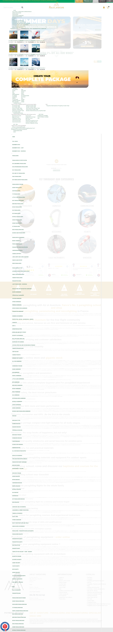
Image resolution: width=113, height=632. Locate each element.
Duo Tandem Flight (16, 111)
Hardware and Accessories (19, 22)
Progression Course (16, 118)
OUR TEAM (41, 114)
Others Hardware (16, 519)
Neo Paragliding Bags (17, 614)
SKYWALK (23, 96)
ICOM (13, 93)
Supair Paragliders (17, 219)
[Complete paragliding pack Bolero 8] (13, 62)
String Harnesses (16, 301)
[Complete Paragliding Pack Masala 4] (24, 48)
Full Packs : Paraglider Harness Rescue (22, 11)
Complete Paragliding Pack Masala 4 (27, 54)
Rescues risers (16, 465)
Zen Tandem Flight (16, 107)
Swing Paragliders (17, 223)
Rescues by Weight (16, 434)
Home (13, 136)
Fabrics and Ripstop (17, 260)
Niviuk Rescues (16, 479)
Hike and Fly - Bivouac (17, 582)
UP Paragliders (16, 226)
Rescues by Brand (16, 473)
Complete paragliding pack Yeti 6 (38, 40)
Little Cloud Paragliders (18, 197)
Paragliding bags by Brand (19, 597)
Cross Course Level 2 (16, 121)
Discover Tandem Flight (17, 108)
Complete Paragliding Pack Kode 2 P (38, 54)
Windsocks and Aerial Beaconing (20, 24)
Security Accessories (17, 335)
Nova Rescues (15, 502)
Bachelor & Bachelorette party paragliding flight (36, 110)
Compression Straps (17, 250)
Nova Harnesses (16, 391)
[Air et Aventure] (56, 5)
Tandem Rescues (16, 447)
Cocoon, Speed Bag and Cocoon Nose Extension (23, 345)
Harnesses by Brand (17, 365)
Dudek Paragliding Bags (18, 601)
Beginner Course (15, 117)
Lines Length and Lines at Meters (20, 256)
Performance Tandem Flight (18, 110)
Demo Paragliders (16, 263)
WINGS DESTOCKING (16, 12)
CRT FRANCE (15, 89)
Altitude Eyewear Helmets (18, 575)
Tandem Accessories (17, 513)
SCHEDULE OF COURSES (43, 115)
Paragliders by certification (19, 160)
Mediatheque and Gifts (17, 27)
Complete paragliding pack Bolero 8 (16, 68)
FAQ (38, 118)
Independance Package (30, 117)
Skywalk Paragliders (17, 216)
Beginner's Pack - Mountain (39, 28)
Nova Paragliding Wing (18, 229)
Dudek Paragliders (17, 187)
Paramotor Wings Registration (20, 247)
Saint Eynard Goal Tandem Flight (33, 108)
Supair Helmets (16, 572)
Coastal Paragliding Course (31, 121)
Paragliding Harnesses (18, 15)
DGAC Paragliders (16, 176)
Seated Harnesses (16, 292)
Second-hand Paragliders (18, 232)
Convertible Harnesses (18, 295)
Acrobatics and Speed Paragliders (20, 271)
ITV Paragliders (16, 194)
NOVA (22, 93)
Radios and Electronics (18, 20)
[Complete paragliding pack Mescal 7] (13, 34)
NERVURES (23, 90)
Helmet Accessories (17, 578)
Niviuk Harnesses (16, 388)
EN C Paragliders (16, 170)
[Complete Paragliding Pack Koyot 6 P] (24, 34)
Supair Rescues (16, 476)
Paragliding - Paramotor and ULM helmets (22, 530)
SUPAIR (22, 99)
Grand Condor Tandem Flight (32, 109)
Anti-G (13, 325)
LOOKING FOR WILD (16, 100)
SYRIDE (22, 101)
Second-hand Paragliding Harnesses (21, 411)
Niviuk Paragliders (17, 207)
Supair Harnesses (16, 404)
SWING (22, 100)
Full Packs (15, 141)
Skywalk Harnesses (17, 401)
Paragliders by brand (17, 184)
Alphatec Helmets (16, 559)
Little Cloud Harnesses (18, 378)
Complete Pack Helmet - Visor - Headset (22, 551)
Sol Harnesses (15, 395)
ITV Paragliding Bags (17, 607)
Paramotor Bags (16, 593)
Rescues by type (16, 420)
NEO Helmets (15, 569)
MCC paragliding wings (18, 200)
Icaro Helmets (15, 566)
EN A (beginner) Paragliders (19, 163)
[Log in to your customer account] (104, 7)
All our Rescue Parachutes (19, 450)
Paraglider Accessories (18, 237)
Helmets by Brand (16, 556)
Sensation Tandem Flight (17, 109)
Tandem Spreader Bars (18, 348)
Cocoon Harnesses (16, 298)
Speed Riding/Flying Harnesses (19, 308)
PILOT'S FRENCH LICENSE (43, 117)
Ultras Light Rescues (17, 444)
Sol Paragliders (16, 210)
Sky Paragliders (16, 213)
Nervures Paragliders (17, 203)
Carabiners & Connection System (20, 510)
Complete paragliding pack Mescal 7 (16, 40)
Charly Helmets (16, 562)
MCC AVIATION (15, 101)
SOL (22, 98)
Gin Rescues (15, 495)
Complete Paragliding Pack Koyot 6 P (27, 40)
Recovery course (29, 118)
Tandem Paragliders (17, 277)
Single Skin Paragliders (18, 274)
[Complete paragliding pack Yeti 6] (35, 34)
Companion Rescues (17, 482)
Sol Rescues (15, 492)
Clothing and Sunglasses (18, 26)
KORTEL (14, 98)
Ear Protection (16, 545)
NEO (22, 89)
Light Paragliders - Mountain (19, 284)
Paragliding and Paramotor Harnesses (22, 288)
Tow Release (15, 351)
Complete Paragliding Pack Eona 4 (16, 54)
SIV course (28, 119)
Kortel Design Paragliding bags (20, 610)
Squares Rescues (16, 426)
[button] (56, 10)
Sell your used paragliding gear (18, 127)
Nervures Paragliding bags (19, 617)
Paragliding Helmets (17, 534)
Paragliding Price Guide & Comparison (19, 129)
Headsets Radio (16, 548)
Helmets (14, 18)
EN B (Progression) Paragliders (20, 166)
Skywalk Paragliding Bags (18, 630)
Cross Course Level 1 (16, 120)
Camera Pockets (16, 354)
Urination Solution (17, 329)
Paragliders (15, 14)
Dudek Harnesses (16, 369)
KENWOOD (14, 96)
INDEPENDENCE (15, 94)
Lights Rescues (16, 441)
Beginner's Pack (14, 28)
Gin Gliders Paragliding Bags (19, 604)
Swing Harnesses (16, 408)
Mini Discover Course (16, 115)
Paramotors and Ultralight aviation (21, 23)
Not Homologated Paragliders (19, 179)
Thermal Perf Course (16, 119)
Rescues (14, 415)
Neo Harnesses (15, 382)
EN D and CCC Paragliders (18, 173)
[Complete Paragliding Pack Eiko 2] (35, 62)
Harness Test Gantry (17, 358)
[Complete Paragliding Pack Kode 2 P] (35, 48)
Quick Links (15, 516)
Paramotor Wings (16, 280)
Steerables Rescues (17, 430)
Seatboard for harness (18, 341)
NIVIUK (22, 92)
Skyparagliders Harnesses (19, 398)
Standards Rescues (17, 438)
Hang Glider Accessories (18, 526)
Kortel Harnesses (16, 375)
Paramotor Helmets (17, 538)
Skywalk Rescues (16, 489)
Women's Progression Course (32, 123)
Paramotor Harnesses (17, 311)
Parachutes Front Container (19, 462)
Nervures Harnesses (17, 385)
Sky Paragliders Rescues (18, 499)
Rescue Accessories (17, 455)
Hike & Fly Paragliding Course (32, 120)
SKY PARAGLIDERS (25, 95)
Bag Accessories (16, 590)
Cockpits (14, 322)
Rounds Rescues (16, 423)
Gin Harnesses (15, 372)
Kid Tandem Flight (16, 105)
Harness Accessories (17, 316)
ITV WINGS (14, 95)
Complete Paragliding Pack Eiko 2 (38, 68)
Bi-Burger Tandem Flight (31, 105)
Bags (13, 19)
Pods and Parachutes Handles (19, 458)
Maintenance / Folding (17, 468)
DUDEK (13, 90)
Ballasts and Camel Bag (18, 338)
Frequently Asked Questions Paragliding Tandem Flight (57, 105)
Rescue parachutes (17, 16)
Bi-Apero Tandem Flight (31, 107)
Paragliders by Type (17, 268)
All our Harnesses (16, 361)
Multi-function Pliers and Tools (20, 523)
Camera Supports (16, 253)
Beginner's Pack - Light (26, 28)
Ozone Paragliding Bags (18, 627)
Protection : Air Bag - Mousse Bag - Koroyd (22, 319)
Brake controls (16, 240)
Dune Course (28, 115)
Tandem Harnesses (16, 304)
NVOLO (22, 94)
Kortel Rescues (16, 486)
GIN (13, 92)
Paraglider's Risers (17, 243)
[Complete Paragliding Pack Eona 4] (13, 48)
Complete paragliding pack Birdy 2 (27, 68)
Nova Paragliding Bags (18, 623)
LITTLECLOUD (15, 99)
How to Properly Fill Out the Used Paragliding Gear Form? (23, 128)
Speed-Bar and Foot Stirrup (19, 332)
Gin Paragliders (16, 190)
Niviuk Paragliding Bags (18, 620)
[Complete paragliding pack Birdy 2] (24, 62)
